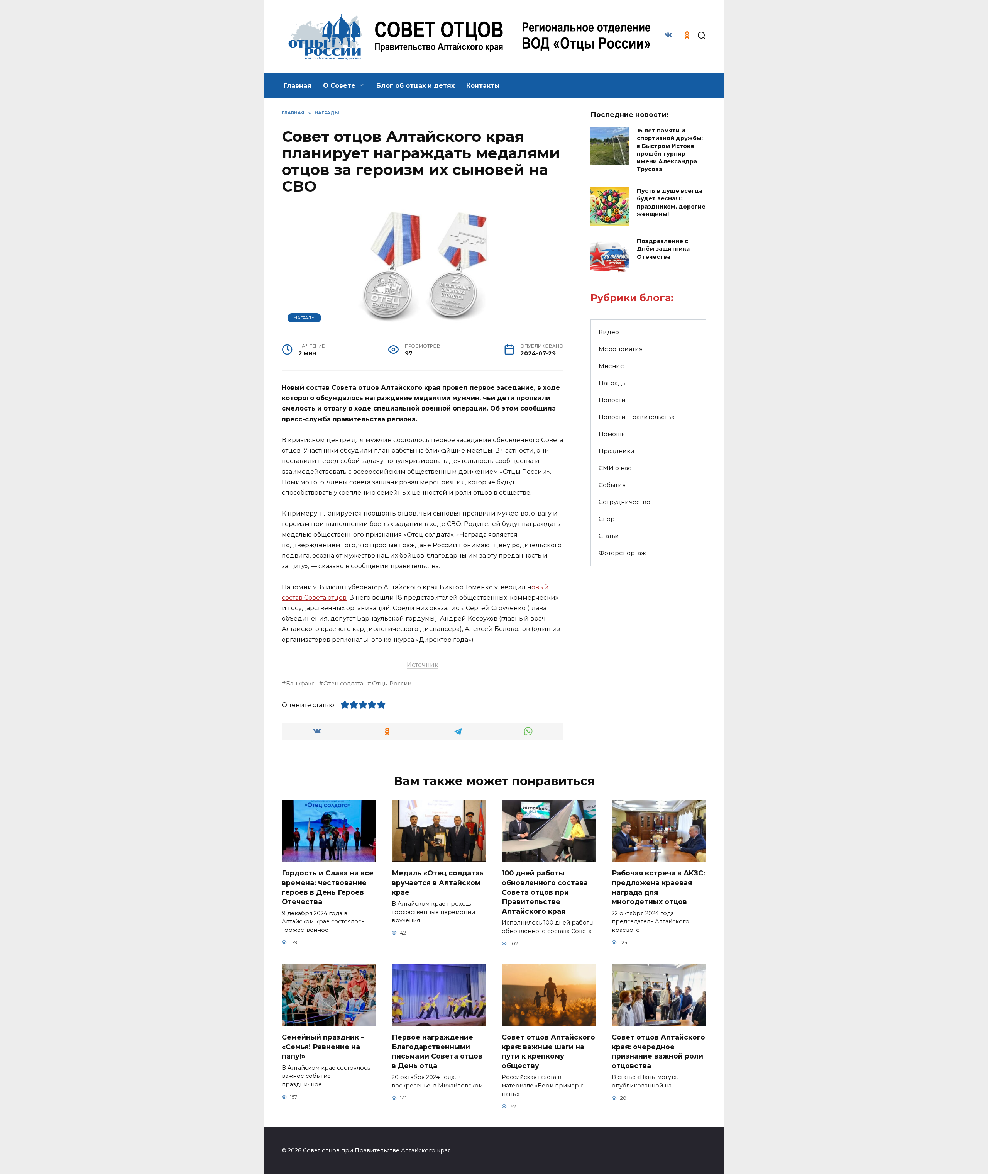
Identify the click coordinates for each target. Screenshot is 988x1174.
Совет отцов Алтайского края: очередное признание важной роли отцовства (658, 1051)
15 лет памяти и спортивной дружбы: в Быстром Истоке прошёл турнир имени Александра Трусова (670, 150)
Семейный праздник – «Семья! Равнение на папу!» (323, 1046)
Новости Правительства (637, 417)
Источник (422, 664)
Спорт (608, 519)
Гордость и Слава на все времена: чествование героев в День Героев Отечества (328, 887)
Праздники (616, 451)
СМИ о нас (615, 468)
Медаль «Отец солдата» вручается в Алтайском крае (438, 882)
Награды (304, 318)
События (612, 485)
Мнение (611, 366)
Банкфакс (300, 683)
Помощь (611, 434)
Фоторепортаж (622, 552)
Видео (609, 332)
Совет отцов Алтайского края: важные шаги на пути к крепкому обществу (548, 1051)
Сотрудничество (624, 502)
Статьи (609, 535)
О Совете (339, 85)
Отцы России (391, 683)
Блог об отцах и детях (415, 85)
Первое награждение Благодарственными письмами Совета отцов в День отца (437, 1051)
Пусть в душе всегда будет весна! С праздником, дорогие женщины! (671, 203)
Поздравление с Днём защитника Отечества (663, 249)
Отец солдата (343, 683)
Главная (297, 85)
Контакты (483, 85)
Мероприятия (621, 349)
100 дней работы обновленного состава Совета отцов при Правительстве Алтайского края (545, 892)
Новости (612, 400)
